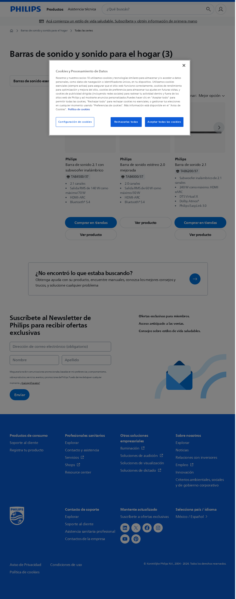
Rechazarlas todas (126, 122)
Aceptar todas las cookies (164, 122)
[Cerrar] (184, 65)
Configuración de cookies (75, 122)
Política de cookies (79, 109)
